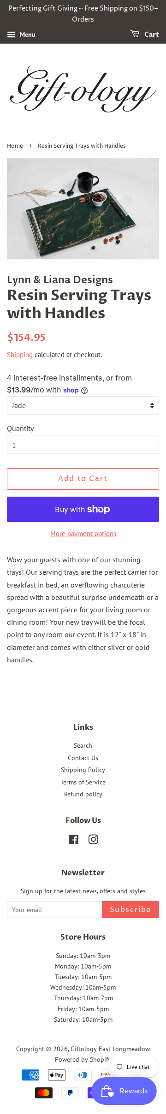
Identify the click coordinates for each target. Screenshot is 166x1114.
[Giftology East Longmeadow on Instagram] (93, 841)
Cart (151, 34)
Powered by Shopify (83, 1059)
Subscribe (130, 910)
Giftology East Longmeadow (110, 1049)
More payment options (83, 533)
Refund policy (83, 794)
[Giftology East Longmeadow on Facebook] (73, 841)
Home (15, 146)
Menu (27, 34)
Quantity (20, 428)
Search (83, 745)
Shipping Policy (83, 770)
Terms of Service (83, 782)
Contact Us (83, 758)
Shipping (20, 354)
